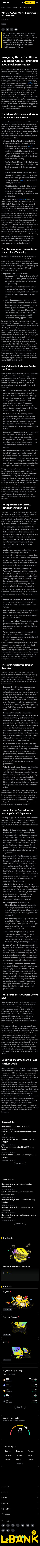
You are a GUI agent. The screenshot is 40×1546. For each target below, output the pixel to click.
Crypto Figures (9, 1460)
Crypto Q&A (11, 7)
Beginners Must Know (9, 1451)
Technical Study (32, 1460)
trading (22, 180)
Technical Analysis (32, 1451)
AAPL (30, 83)
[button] (33, 1532)
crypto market (22, 199)
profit (30, 146)
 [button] (22, 2)
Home (3, 7)
